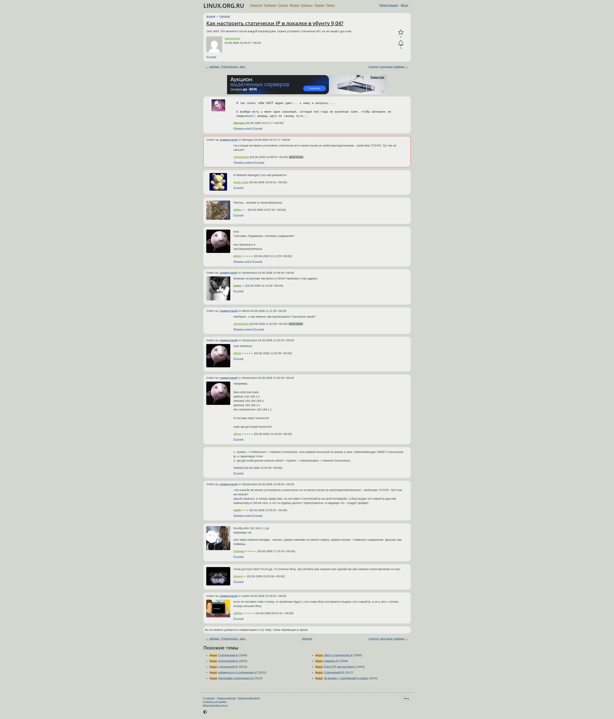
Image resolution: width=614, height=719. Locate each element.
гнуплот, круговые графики (387, 66)
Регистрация (388, 5)
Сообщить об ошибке (214, 701)
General (225, 16)
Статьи (283, 5)
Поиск (330, 5)
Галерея (270, 5)
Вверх (406, 698)
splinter (238, 613)
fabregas (239, 123)
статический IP (228, 666)
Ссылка (211, 56)
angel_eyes (240, 182)
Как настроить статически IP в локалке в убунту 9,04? (274, 23)
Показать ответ (242, 128)
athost (237, 256)
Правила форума (226, 698)
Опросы (307, 5)
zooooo (238, 576)
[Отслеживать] (401, 43)
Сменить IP (331, 661)
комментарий (228, 139)
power (237, 285)
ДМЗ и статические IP (338, 655)
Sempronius (232, 38)
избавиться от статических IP (237, 672)
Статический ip (228, 655)
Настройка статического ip (235, 678)
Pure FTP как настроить (339, 666)
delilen (237, 209)
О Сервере (209, 698)
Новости (256, 5)
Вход (404, 5)
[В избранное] (401, 32)
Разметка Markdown (249, 698)
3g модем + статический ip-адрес (346, 678)
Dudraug (238, 551)
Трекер (319, 5)
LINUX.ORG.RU (223, 6)
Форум (294, 5)
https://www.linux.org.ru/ (215, 705)
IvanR (237, 510)
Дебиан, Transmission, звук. (227, 66)
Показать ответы (243, 162)
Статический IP (334, 672)
